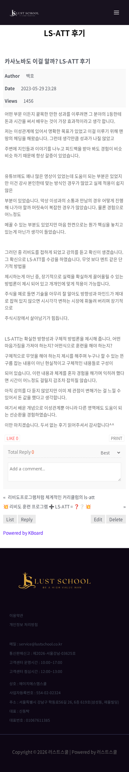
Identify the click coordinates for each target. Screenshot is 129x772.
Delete (116, 519)
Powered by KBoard (23, 532)
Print (116, 438)
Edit (98, 519)
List (10, 519)
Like (12, 438)
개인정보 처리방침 (23, 624)
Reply (27, 519)
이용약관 (16, 615)
